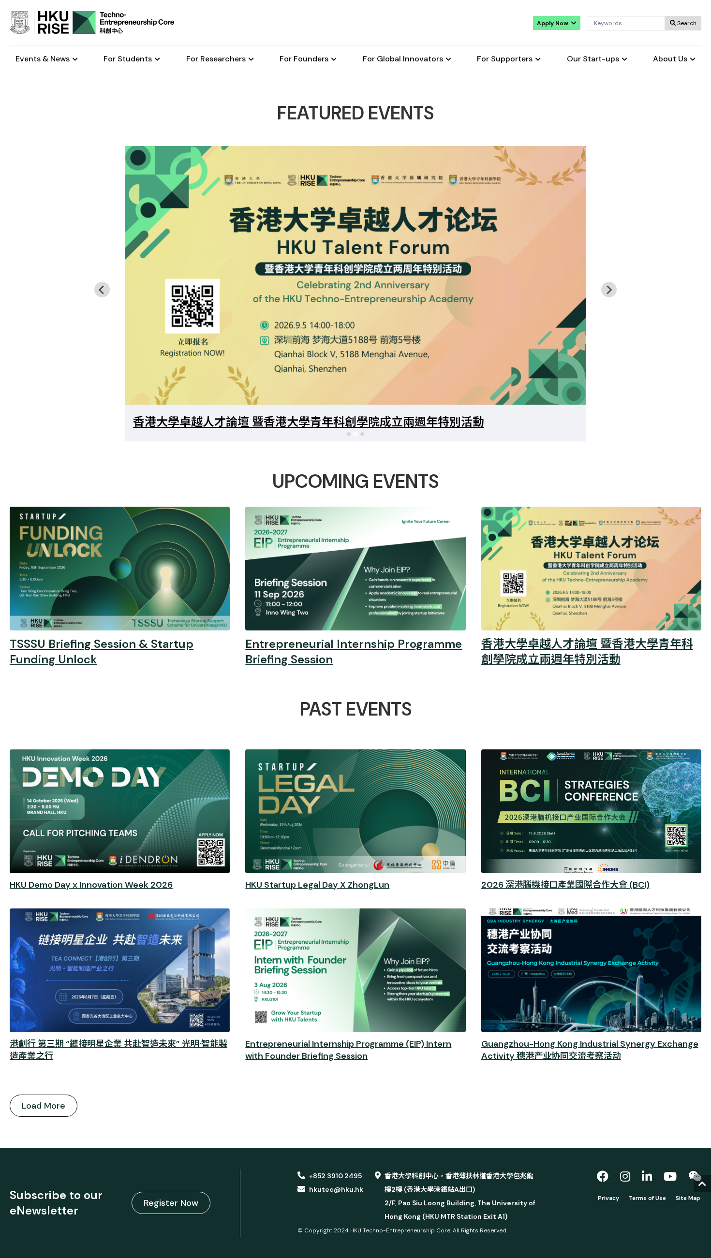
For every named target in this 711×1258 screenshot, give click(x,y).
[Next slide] (609, 289)
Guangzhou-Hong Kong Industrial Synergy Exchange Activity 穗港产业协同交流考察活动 (589, 1050)
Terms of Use (647, 1198)
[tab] (349, 434)
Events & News (42, 59)
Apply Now (553, 23)
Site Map (688, 1198)
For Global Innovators (403, 59)
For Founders (304, 59)
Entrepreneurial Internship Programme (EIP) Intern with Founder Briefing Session (348, 1050)
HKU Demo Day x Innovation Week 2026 (91, 885)
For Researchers (216, 59)
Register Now (171, 1203)
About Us (670, 59)
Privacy (608, 1198)
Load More (43, 1106)
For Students (128, 59)
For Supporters (505, 59)
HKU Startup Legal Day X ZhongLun (317, 885)
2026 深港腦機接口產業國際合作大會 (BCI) (565, 885)
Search (686, 23)
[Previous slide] (102, 289)
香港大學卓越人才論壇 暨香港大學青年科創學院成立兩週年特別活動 (308, 421)
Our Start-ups (593, 59)
